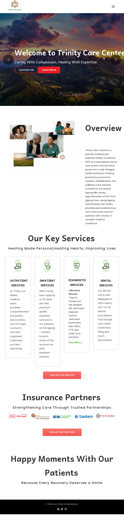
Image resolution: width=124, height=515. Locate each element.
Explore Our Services (62, 375)
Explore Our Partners (62, 432)
